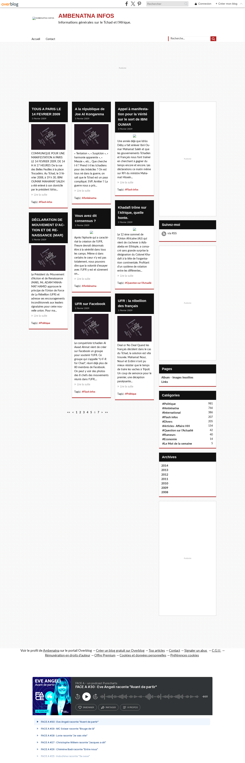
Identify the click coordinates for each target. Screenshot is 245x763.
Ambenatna (51, 650)
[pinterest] (139, 4)
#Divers (167, 421)
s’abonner (88, 707)
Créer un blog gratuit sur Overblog (120, 650)
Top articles (157, 650)
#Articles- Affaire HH (176, 426)
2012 (164, 474)
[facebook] (126, 4)
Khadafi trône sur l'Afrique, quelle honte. (132, 213)
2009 (164, 487)
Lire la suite (40, 195)
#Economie (169, 439)
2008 (164, 492)
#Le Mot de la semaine (177, 443)
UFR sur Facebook (90, 304)
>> (106, 412)
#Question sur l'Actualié (138, 283)
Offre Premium (104, 655)
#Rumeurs (169, 435)
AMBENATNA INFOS (86, 16)
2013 (164, 470)
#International (171, 412)
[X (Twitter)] (133, 4)
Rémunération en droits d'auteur (67, 655)
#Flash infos (45, 202)
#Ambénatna (89, 198)
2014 (164, 465)
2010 (164, 483)
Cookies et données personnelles (143, 655)
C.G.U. (216, 650)
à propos (132, 707)
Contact (50, 39)
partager (111, 707)
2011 (164, 479)
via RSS (172, 233)
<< (68, 412)
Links (164, 382)
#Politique (44, 323)
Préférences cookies (184, 655)
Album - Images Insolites (177, 377)
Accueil (36, 39)
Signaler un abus (196, 650)
